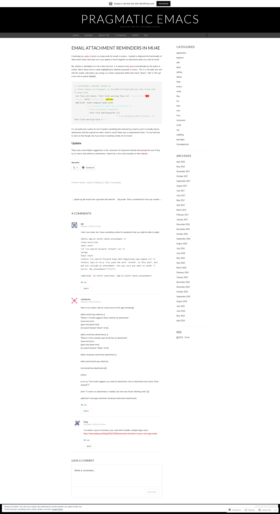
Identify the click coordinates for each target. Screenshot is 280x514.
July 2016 (180, 248)
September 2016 (183, 239)
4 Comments (115, 182)
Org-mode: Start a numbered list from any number (139, 199)
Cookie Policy (57, 509)
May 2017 (180, 200)
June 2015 (180, 311)
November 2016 (183, 229)
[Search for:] (207, 35)
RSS (146, 35)
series (86, 56)
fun (177, 101)
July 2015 (180, 306)
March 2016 (181, 268)
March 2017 (181, 210)
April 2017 (180, 205)
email (178, 91)
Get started (163, 3)
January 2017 (182, 219)
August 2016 (181, 243)
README (89, 35)
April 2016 (180, 263)
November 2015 (183, 287)
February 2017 (182, 215)
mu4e (89, 182)
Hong (86, 422)
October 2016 (182, 234)
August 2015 (181, 301)
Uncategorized (182, 144)
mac (178, 111)
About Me (104, 35)
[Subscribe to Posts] (177, 337)
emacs (83, 182)
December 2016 (183, 224)
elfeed (179, 77)
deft (178, 62)
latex (178, 106)
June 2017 (180, 195)
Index (135, 35)
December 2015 (183, 282)
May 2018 (180, 167)
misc (178, 115)
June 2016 (180, 253)
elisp (178, 82)
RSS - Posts (184, 337)
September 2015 (183, 296)
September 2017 (183, 181)
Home (76, 35)
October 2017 (182, 176)
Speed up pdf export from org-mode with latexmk (93, 199)
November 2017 (183, 171)
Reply (86, 288)
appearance (181, 53)
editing (179, 72)
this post (130, 66)
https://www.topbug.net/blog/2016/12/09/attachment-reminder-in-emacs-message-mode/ (120, 433)
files (178, 96)
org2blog (180, 135)
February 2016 (182, 272)
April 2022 (180, 162)
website (144, 154)
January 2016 (182, 277)
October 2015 (182, 292)
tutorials (120, 35)
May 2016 (180, 258)
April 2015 (180, 320)
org (177, 130)
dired (178, 67)
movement (180, 120)
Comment (151, 492)
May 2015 (180, 316)
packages (180, 139)
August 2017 (181, 186)
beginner (180, 58)
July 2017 (180, 191)
